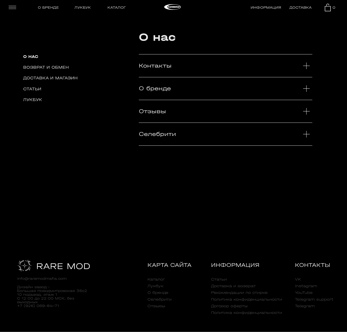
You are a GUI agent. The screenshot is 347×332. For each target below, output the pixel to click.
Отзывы (152, 111)
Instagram (306, 286)
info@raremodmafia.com (42, 279)
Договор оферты (229, 306)
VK (298, 279)
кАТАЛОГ (116, 7)
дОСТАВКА (300, 7)
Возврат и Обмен (46, 67)
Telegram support (314, 299)
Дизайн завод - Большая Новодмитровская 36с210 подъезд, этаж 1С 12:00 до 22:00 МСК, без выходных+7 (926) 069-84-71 (52, 296)
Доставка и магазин (50, 78)
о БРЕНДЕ (48, 7)
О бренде (155, 88)
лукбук (83, 7)
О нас (30, 56)
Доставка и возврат (233, 286)
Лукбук (32, 99)
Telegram (305, 306)
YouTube (304, 292)
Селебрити (157, 134)
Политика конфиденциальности (246, 299)
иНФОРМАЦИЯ (266, 7)
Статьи (32, 89)
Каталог (156, 279)
